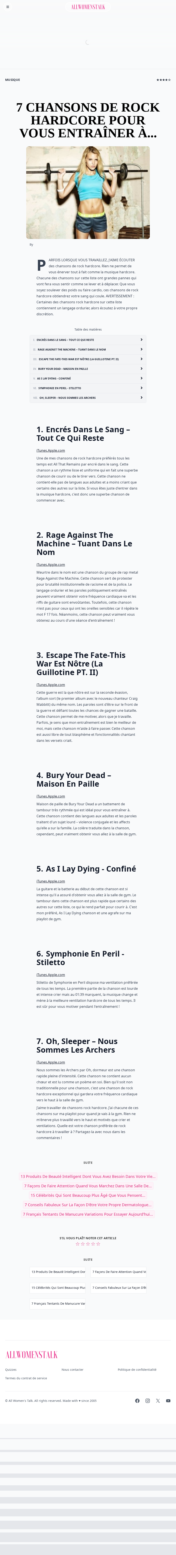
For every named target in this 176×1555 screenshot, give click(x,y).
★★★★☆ (163, 80)
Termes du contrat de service (26, 1378)
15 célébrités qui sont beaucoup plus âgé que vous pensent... (88, 1195)
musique (12, 80)
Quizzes (11, 1370)
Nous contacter (72, 1370)
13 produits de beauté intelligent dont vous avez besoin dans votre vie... (88, 1176)
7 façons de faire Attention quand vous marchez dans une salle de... (88, 1185)
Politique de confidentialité (137, 1370)
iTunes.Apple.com (50, 450)
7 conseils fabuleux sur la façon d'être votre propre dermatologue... (88, 1204)
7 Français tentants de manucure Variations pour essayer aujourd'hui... (88, 1214)
